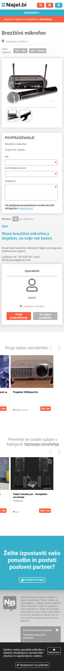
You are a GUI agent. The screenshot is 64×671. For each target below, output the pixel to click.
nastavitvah (26, 208)
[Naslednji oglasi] (52, 348)
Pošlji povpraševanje (18, 316)
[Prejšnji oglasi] (58, 348)
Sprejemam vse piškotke (34, 665)
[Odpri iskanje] (40, 5)
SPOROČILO (10, 181)
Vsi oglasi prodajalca (45, 316)
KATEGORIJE (31, 12)
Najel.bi (8, 19)
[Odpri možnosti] (58, 5)
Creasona (18, 500)
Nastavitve (54, 652)
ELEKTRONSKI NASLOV (15, 168)
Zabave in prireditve (25, 19)
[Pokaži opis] (6, 359)
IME (7, 157)
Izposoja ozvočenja (41, 444)
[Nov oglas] (49, 5)
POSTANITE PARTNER (34, 580)
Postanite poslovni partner (37, 630)
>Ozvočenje (45, 19)
